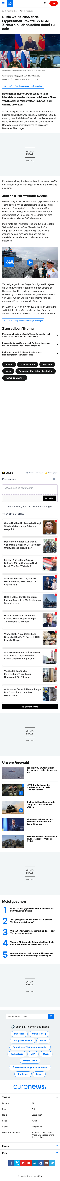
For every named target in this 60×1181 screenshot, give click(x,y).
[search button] (51, 1016)
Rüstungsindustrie (15, 377)
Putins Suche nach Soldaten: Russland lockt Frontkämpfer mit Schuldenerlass (22, 353)
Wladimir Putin (28, 364)
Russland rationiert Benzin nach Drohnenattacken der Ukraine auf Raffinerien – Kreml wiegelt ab (26, 344)
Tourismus (23, 1074)
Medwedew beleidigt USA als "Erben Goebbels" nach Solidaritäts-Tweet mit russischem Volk (26, 335)
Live (54, 3)
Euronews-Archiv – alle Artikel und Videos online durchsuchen (43, 1134)
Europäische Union (23, 1040)
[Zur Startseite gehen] (10, 3)
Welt (21, 11)
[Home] (3, 11)
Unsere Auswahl (15, 762)
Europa (5, 1103)
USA (33, 1054)
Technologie (17, 1054)
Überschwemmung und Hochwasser (30, 1067)
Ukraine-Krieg (39, 1034)
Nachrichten (12, 11)
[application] (30, 51)
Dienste (5, 1146)
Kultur (34, 1121)
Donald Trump (30, 1061)
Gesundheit (37, 1115)
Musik (46, 1054)
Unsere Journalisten (11, 1132)
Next (4, 1115)
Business (6, 1109)
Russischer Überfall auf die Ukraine (35, 371)
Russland (29, 11)
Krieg (8, 371)
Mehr (4, 1153)
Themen (6, 1097)
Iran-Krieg (19, 1034)
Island (39, 1074)
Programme (37, 1126)
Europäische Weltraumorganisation (30, 1047)
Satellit (43, 1040)
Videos (5, 1126)
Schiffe (9, 364)
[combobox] (30, 1016)
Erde (34, 1109)
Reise (4, 1121)
